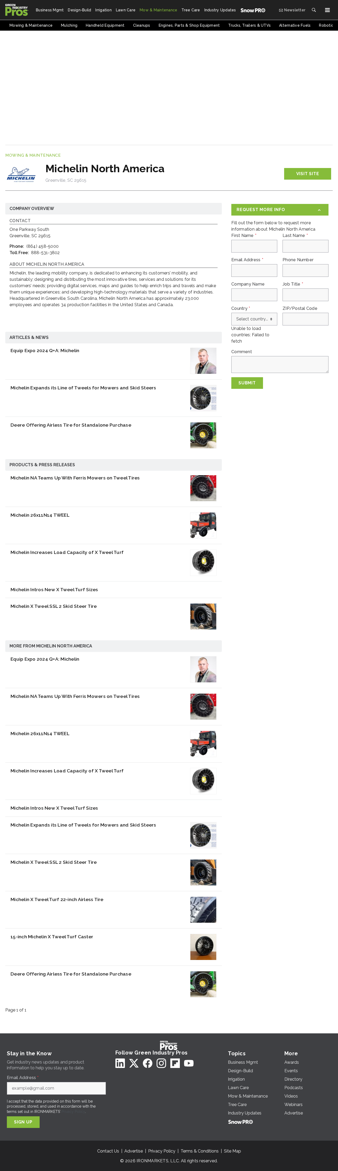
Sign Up (23, 1122)
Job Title (293, 284)
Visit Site (307, 173)
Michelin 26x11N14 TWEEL (40, 515)
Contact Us (108, 1151)
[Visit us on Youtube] (189, 1063)
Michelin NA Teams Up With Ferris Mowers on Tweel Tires (75, 477)
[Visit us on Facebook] (147, 1063)
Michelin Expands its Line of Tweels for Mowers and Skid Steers (83, 387)
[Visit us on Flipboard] (175, 1063)
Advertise (133, 1151)
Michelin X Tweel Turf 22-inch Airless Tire (57, 899)
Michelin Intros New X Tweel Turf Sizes (54, 589)
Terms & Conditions (200, 1151)
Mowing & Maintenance (33, 155)
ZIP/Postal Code (300, 308)
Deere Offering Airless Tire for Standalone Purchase (71, 425)
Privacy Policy (73, 1111)
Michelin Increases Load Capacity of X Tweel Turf (67, 552)
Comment (241, 352)
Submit (247, 382)
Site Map (232, 1151)
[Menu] (327, 10)
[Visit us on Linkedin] (120, 1063)
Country (240, 308)
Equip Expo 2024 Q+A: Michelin (45, 350)
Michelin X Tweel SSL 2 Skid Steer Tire (54, 606)
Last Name (295, 236)
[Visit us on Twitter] (134, 1063)
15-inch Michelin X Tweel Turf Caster (52, 936)
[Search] (313, 10)
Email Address (247, 260)
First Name (243, 236)
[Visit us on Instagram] (161, 1063)
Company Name (248, 284)
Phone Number (298, 260)
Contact (20, 221)
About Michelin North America (47, 264)
